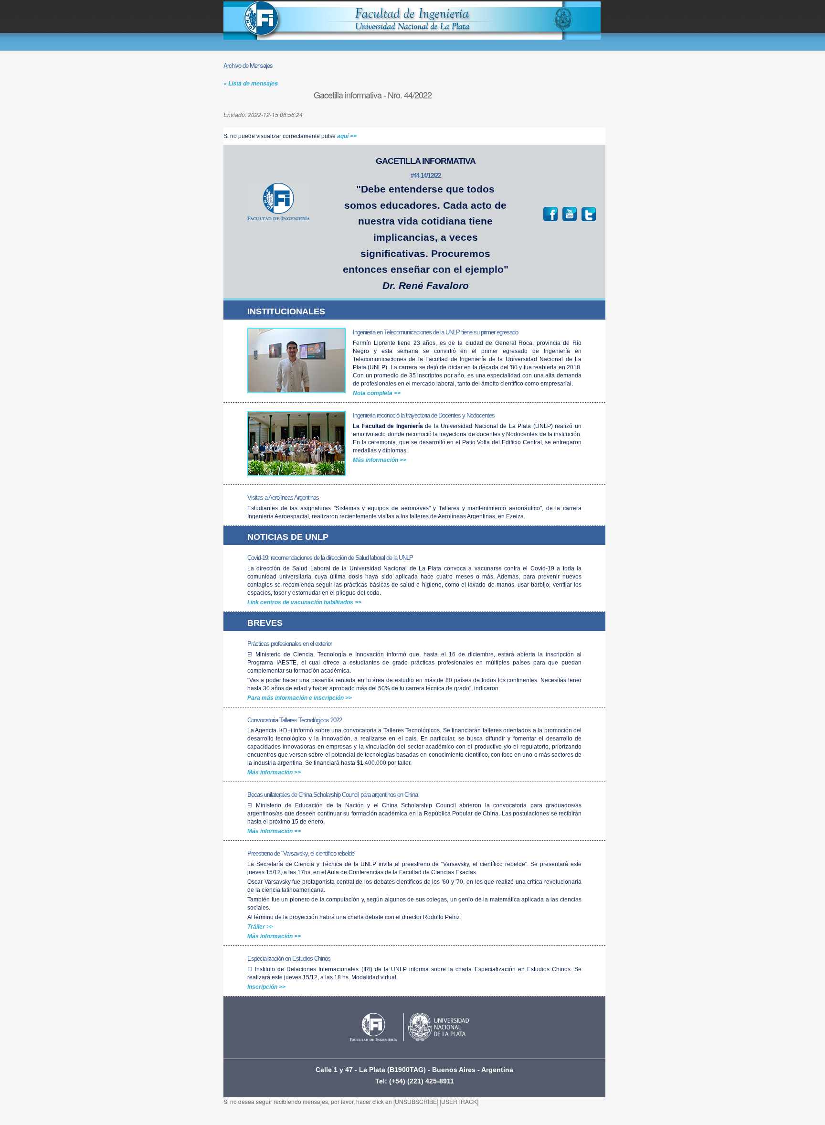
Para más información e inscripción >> (299, 698)
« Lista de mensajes (250, 83)
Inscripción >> (266, 987)
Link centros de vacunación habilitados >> (304, 602)
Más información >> (379, 460)
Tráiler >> (260, 926)
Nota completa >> (377, 393)
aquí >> (347, 136)
